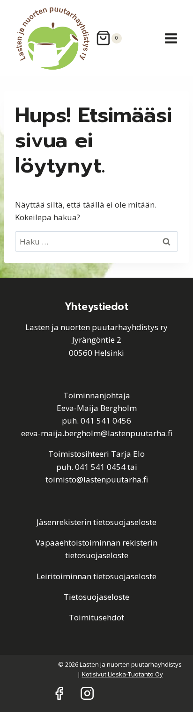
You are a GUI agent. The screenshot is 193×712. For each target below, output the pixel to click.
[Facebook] (59, 693)
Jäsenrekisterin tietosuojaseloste (96, 522)
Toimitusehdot (96, 617)
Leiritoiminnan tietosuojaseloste (96, 576)
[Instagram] (87, 693)
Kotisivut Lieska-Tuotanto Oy (122, 674)
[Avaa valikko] (171, 38)
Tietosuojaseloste (96, 596)
